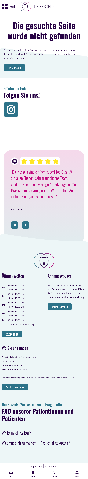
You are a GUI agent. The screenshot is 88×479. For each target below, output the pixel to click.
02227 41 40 (12, 334)
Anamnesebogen (60, 307)
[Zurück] (14, 225)
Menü (12, 6)
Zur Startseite (14, 68)
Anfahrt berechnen (15, 387)
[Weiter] (25, 225)
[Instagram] (11, 109)
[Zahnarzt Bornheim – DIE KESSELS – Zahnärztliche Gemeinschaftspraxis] (36, 6)
